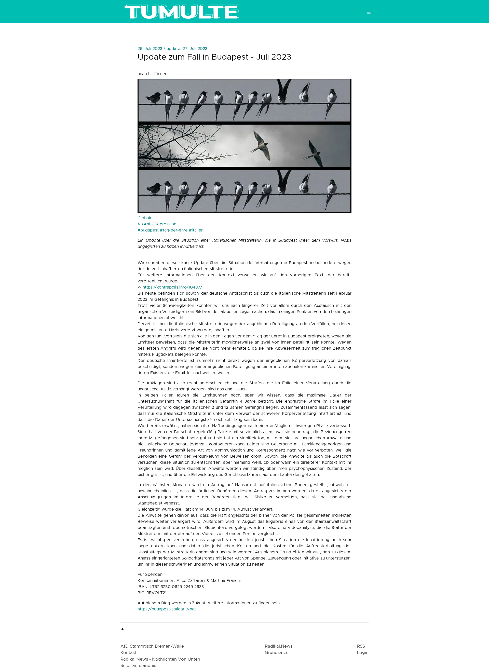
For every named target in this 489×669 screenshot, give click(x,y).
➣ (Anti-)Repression (157, 224)
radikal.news (278, 646)
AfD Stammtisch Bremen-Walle (152, 646)
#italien (196, 230)
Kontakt (128, 653)
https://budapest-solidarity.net (167, 609)
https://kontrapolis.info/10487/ (172, 287)
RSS (361, 646)
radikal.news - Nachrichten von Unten (160, 659)
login (363, 653)
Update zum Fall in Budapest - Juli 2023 (214, 57)
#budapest (148, 230)
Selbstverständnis (138, 666)
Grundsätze (277, 653)
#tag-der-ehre (174, 230)
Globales (146, 218)
